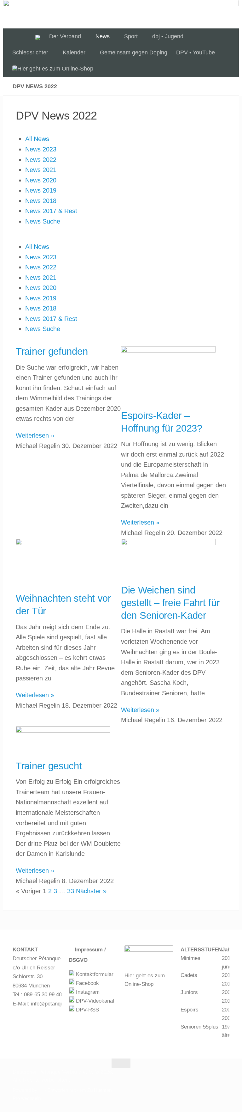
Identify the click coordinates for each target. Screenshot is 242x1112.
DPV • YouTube (195, 52)
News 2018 (40, 200)
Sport (131, 36)
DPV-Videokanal (94, 1001)
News (102, 36)
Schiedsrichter (30, 52)
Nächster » (91, 891)
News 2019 (40, 190)
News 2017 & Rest (51, 210)
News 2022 (40, 159)
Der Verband (65, 36)
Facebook (86, 983)
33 (70, 891)
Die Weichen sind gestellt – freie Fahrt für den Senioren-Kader (170, 602)
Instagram (87, 992)
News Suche (42, 221)
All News (37, 138)
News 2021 (40, 169)
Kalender (74, 52)
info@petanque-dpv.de (57, 1004)
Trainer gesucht (49, 765)
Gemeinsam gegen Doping (133, 52)
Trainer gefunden (52, 351)
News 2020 (40, 180)
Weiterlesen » (35, 435)
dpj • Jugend (167, 36)
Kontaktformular (93, 974)
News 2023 (40, 149)
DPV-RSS (86, 1010)
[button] (121, 236)
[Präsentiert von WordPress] (40, 1090)
